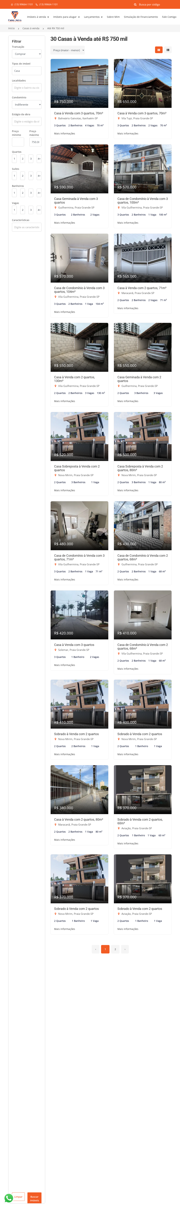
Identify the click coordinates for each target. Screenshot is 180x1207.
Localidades (19, 80)
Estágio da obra (21, 114)
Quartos (16, 151)
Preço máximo (34, 133)
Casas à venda (30, 28)
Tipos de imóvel (21, 63)
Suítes (15, 168)
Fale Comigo (169, 16)
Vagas (15, 203)
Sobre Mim (113, 16)
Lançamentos (92, 16)
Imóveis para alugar (65, 16)
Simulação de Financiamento (141, 16)
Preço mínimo (16, 133)
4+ (39, 158)
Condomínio (19, 97)
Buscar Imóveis (34, 1198)
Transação (18, 46)
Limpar (18, 1196)
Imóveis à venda (37, 16)
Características (20, 220)
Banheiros (18, 186)
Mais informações (64, 133)
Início (11, 28)
